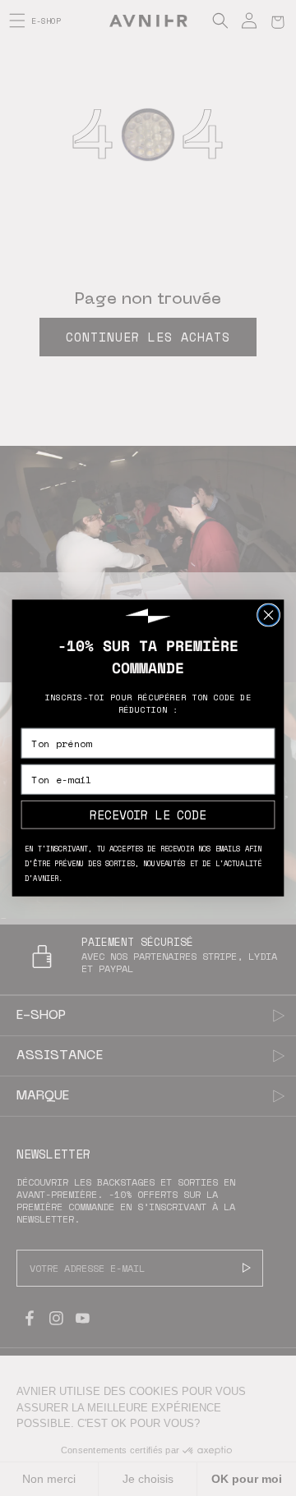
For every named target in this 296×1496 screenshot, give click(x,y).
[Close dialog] (269, 615)
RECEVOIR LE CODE (148, 814)
